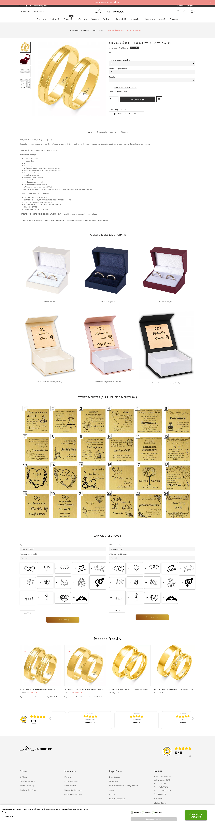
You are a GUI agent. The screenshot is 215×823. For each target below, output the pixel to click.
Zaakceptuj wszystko (196, 815)
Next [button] (98, 79)
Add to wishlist (159, 99)
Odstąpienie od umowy (73, 794)
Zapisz (27, 613)
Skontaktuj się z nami (28, 790)
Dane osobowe (115, 777)
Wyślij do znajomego (127, 114)
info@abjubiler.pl (39, 11)
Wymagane (137, 812)
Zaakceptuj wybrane (153, 819)
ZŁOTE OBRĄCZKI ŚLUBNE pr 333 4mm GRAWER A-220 (39, 690)
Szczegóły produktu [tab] (106, 132)
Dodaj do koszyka (137, 99)
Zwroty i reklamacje (27, 785)
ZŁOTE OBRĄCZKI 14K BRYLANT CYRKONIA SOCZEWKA (128, 690)
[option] (25, 47)
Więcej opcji (9, 816)
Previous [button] (39, 79)
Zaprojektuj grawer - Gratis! (118, 91)
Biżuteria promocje (71, 781)
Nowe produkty (70, 785)
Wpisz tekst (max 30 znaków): (29, 554)
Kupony (112, 794)
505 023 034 (159, 798)
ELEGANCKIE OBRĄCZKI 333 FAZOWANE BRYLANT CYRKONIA (174, 690)
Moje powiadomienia (117, 798)
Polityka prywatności (9, 812)
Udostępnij (121, 109)
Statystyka (148, 812)
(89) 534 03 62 (25, 11)
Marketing (158, 812)
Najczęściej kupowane (73, 790)
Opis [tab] (89, 132)
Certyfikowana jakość (40, 5)
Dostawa (67, 777)
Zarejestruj (180, 6)
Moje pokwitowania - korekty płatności (123, 785)
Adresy (112, 790)
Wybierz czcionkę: (26, 545)
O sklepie (23, 777)
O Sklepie (25, 5)
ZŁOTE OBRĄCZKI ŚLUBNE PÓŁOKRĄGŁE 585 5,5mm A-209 (85, 690)
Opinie (124, 132)
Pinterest (125, 109)
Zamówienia (113, 781)
